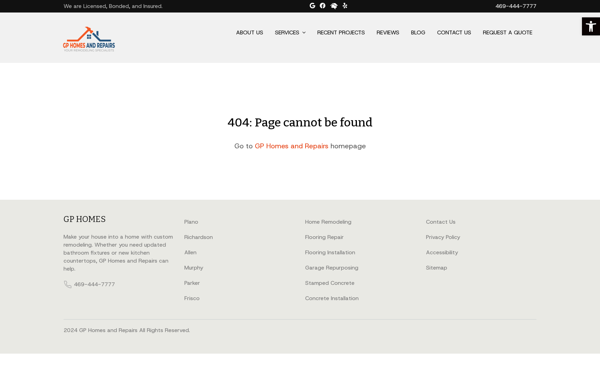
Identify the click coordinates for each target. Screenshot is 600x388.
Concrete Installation (332, 298)
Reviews (388, 32)
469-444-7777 (515, 6)
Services (287, 32)
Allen (190, 252)
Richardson (198, 237)
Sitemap (436, 267)
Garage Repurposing (331, 267)
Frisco (192, 298)
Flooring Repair (324, 237)
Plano (191, 221)
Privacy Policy (443, 237)
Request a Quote (507, 32)
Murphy (193, 267)
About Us (249, 32)
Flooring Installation (330, 252)
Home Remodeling (328, 221)
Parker (192, 283)
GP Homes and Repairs (291, 145)
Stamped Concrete (330, 283)
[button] (591, 26)
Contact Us (454, 32)
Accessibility (442, 252)
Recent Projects (341, 32)
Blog (418, 32)
